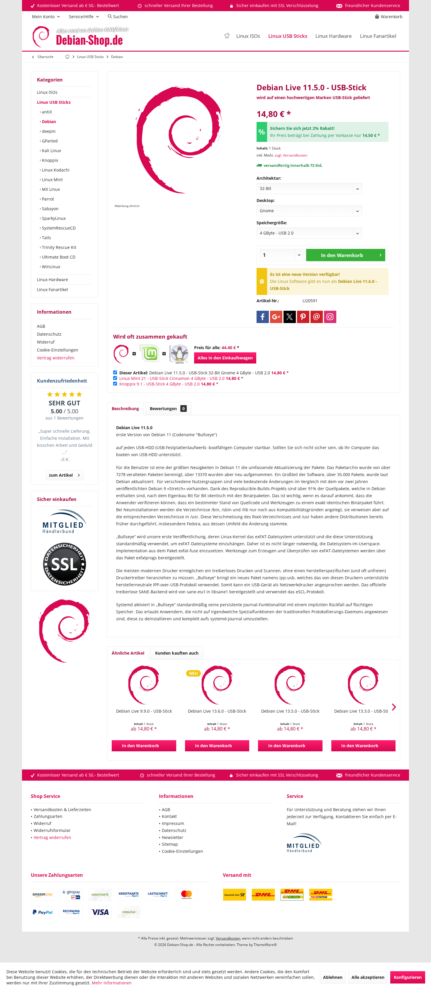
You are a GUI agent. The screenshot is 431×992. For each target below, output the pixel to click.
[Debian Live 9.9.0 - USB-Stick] (144, 684)
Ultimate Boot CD (58, 257)
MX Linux (50, 189)
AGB (41, 326)
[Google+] (276, 317)
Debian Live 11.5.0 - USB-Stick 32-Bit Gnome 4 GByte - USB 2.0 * (204, 373)
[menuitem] (389, 16)
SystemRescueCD (58, 228)
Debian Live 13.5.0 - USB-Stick (290, 711)
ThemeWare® (265, 944)
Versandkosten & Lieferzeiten (62, 809)
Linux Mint (52, 179)
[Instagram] (330, 317)
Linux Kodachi (55, 170)
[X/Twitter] (290, 317)
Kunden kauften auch (176, 653)
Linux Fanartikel (52, 289)
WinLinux (50, 266)
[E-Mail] (316, 317)
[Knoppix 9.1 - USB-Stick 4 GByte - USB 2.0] (178, 354)
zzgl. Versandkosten (291, 155)
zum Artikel (61, 475)
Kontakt (169, 816)
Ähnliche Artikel (128, 653)
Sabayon (50, 208)
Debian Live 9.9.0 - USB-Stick (144, 711)
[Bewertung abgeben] (322, 106)
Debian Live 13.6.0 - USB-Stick (217, 711)
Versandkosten (228, 938)
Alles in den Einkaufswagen (225, 358)
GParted (49, 141)
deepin (48, 131)
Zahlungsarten (48, 816)
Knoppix (49, 160)
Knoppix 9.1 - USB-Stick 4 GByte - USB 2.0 (159, 384)
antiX (46, 112)
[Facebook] (263, 317)
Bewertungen (167, 408)
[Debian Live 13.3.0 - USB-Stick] (363, 684)
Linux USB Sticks (54, 102)
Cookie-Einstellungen (57, 350)
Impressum (173, 823)
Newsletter (172, 837)
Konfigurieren (408, 977)
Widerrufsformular (52, 830)
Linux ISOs (47, 92)
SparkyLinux (53, 218)
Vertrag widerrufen (55, 358)
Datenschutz (49, 334)
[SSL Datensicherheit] (64, 564)
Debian (48, 121)
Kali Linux (51, 150)
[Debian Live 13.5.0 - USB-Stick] (290, 684)
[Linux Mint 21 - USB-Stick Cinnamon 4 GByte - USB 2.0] (149, 354)
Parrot (47, 199)
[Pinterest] (303, 317)
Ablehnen (332, 977)
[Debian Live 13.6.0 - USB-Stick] (217, 684)
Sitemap (170, 844)
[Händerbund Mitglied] (64, 521)
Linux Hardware (52, 279)
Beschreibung (125, 408)
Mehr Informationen (112, 983)
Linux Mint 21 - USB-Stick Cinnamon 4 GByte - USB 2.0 (172, 378)
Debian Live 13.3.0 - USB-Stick (363, 711)
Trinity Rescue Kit (58, 247)
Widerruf (46, 342)
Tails (46, 237)
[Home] (227, 36)
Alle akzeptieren (368, 977)
